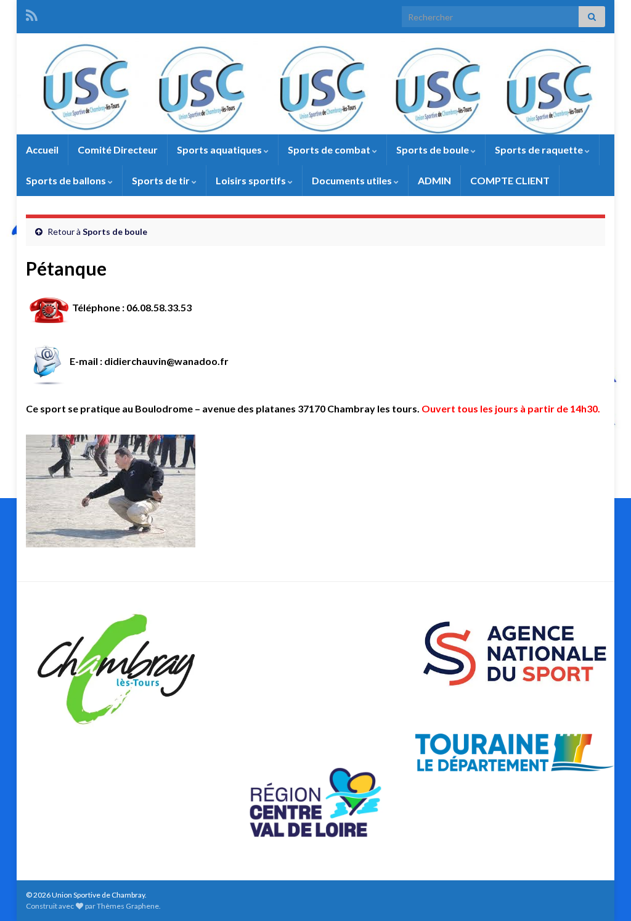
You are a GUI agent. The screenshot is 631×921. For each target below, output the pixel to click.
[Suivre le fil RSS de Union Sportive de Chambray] (32, 13)
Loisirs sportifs (252, 180)
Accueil (42, 149)
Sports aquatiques (220, 149)
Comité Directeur (118, 149)
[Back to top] (603, 893)
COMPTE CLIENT (510, 180)
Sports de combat (330, 149)
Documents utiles (353, 180)
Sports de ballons (67, 180)
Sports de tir (162, 180)
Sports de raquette (540, 149)
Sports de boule (433, 149)
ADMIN (434, 180)
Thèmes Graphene (128, 906)
